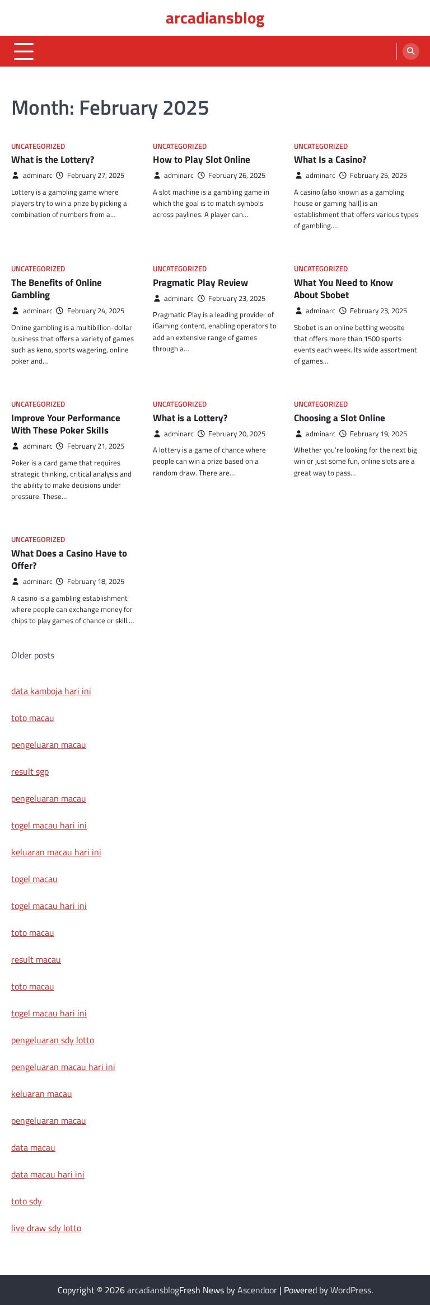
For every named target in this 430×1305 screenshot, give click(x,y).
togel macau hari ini (49, 905)
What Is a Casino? (330, 159)
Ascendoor (257, 1290)
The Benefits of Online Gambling (56, 288)
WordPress (350, 1290)
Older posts (32, 655)
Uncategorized (38, 146)
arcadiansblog (215, 18)
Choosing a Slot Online (339, 418)
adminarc (38, 175)
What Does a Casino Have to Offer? (69, 559)
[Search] (411, 51)
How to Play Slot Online (201, 159)
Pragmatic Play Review (200, 282)
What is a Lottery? (190, 418)
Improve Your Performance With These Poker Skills (65, 424)
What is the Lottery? (52, 159)
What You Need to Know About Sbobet (343, 288)
